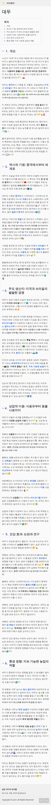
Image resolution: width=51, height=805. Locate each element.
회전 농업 (22, 709)
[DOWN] (46, 800)
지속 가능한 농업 (36, 366)
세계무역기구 (17, 363)
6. (6, 663)
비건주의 (6, 470)
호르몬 (42, 558)
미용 (42, 487)
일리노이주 (10, 326)
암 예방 (10, 624)
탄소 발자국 (28, 689)
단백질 (8, 460)
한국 (20, 212)
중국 (11, 84)
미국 (46, 84)
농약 (38, 729)
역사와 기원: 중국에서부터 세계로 (18, 29)
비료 (20, 695)
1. (7, 51)
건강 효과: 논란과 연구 (14, 38)
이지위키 (11, 3)
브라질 (8, 88)
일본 (14, 212)
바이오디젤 (7, 323)
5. (7, 534)
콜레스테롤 (31, 584)
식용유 (23, 252)
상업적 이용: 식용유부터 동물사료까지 (20, 35)
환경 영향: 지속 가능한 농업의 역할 (19, 41)
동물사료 (40, 248)
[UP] (41, 800)
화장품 (33, 480)
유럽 (20, 219)
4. (6, 408)
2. (6, 167)
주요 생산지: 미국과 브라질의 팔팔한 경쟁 (21, 32)
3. (6, 291)
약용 (24, 199)
